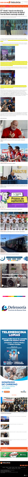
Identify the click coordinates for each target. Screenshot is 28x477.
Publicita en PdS (13, 468)
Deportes (13, 467)
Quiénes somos (9, 468)
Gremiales (7, 467)
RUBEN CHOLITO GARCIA (9, 35)
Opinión (22, 467)
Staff (16, 468)
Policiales (19, 467)
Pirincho (24, 467)
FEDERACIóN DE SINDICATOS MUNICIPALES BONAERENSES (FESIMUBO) (21, 35)
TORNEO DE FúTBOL (13, 35)
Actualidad (10, 467)
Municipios (4, 467)
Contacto (19, 468)
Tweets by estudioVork (3, 458)
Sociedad (16, 467)
